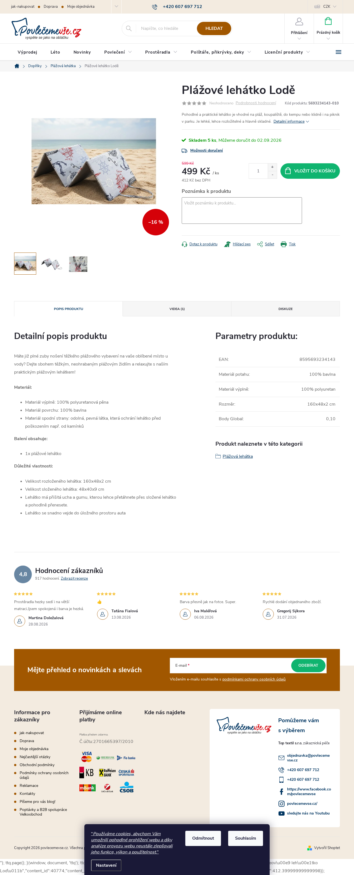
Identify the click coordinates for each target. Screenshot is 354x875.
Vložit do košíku (314, 171)
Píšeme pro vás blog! (37, 801)
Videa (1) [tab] (177, 309)
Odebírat (308, 665)
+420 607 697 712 (303, 769)
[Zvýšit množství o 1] (272, 167)
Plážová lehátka (238, 456)
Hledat (214, 28)
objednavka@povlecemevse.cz (308, 758)
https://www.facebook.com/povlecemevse (309, 792)
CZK (326, 6)
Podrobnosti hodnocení (256, 103)
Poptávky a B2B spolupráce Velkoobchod (43, 812)
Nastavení (106, 865)
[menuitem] (27, 52)
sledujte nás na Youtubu (308, 813)
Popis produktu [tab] (68, 309)
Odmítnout (203, 838)
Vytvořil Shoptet (327, 847)
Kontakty (27, 793)
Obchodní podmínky (37, 765)
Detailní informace (289, 121)
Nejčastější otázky (35, 757)
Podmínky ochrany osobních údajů (44, 775)
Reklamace (29, 785)
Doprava (51, 6)
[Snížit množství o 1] (272, 174)
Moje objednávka (81, 6)
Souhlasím (245, 838)
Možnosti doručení (206, 150)
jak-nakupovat (22, 6)
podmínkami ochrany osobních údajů (254, 679)
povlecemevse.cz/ (302, 803)
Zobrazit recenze (74, 578)
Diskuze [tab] (285, 309)
